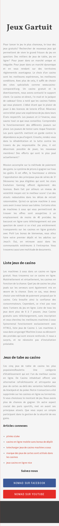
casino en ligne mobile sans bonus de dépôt (29, 441)
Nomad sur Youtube (29, 494)
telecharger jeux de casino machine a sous (28, 447)
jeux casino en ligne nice (19, 462)
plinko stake (13, 436)
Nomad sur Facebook (29, 483)
